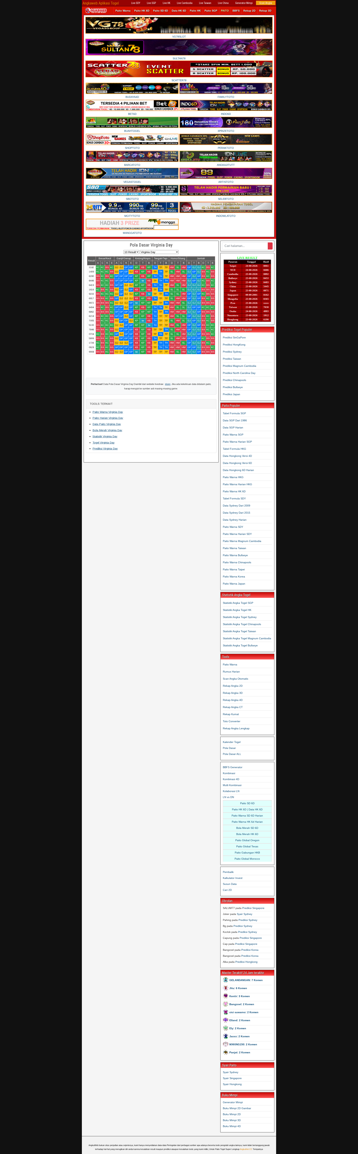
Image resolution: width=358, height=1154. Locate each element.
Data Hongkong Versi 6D (237, 462)
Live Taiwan (205, 2)
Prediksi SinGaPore (234, 337)
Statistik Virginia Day (104, 436)
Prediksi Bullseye (233, 387)
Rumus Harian (231, 671)
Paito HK (195, 10)
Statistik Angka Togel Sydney (240, 617)
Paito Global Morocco (247, 858)
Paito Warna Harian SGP (237, 441)
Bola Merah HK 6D (247, 834)
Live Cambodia (184, 2)
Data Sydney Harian (234, 519)
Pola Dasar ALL (232, 753)
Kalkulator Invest (232, 877)
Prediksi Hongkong (246, 961)
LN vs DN (228, 797)
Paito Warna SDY (233, 526)
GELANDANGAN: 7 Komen (246, 980)
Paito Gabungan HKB (247, 852)
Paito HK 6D (141, 10)
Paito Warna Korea (234, 576)
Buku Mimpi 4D (232, 1126)
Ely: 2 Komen (237, 1028)
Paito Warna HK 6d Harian (247, 821)
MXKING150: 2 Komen (243, 1044)
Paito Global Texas (247, 846)
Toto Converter (231, 721)
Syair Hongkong (232, 1084)
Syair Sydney (244, 914)
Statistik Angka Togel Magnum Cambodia (247, 638)
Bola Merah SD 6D (247, 827)
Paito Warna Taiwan (234, 548)
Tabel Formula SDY (234, 498)
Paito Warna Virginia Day (107, 411)
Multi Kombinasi (232, 785)
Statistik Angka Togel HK (237, 609)
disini (167, 384)
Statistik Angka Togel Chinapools (242, 624)
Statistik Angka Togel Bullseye (240, 645)
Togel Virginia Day (103, 442)
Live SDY (135, 2)
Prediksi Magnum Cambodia (239, 365)
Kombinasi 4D (231, 779)
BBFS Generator (232, 767)
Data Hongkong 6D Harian (238, 470)
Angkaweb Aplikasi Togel (101, 3)
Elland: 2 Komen (239, 1020)
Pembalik (228, 871)
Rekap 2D (249, 10)
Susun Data (230, 883)
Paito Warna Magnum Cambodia (242, 541)
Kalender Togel (232, 742)
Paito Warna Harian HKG (237, 484)
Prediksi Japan (231, 394)
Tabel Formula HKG (234, 448)
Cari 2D (227, 889)
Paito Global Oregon (247, 840)
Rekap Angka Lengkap (236, 728)
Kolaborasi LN (231, 791)
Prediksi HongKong (234, 344)
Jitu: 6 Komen (238, 988)
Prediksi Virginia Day (105, 448)
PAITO (225, 10)
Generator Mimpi (244, 2)
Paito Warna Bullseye (235, 555)
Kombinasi (229, 773)
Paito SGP (211, 10)
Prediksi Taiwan (232, 358)
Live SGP (151, 2)
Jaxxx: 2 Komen (239, 1036)
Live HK (166, 2)
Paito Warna (123, 10)
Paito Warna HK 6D (234, 491)
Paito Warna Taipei (234, 569)
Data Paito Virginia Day (106, 424)
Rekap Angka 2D (233, 685)
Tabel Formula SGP (234, 413)
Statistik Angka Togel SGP (238, 602)
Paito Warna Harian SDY (237, 533)
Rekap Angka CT (233, 707)
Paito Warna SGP (233, 434)
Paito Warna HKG (233, 477)
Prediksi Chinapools (234, 380)
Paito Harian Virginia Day (107, 417)
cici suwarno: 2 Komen (243, 1012)
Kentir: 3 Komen (239, 996)
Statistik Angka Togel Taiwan (239, 631)
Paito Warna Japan (234, 583)
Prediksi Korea (249, 949)
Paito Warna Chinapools (237, 562)
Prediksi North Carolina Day (239, 372)
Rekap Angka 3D (233, 692)
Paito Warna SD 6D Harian (247, 815)
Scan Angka (265, 2)
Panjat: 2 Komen (239, 1052)
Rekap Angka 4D (233, 699)
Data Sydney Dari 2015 (236, 512)
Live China (223, 2)
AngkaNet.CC (246, 1149)
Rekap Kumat (231, 714)
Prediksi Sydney (232, 351)
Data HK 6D (179, 10)
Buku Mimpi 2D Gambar (237, 1108)
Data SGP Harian (233, 427)
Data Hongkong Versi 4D (237, 455)
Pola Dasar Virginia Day (151, 245)
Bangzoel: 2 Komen (241, 1004)
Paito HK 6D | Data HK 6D (247, 809)
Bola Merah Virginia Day (107, 430)
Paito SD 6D (160, 10)
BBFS (236, 10)
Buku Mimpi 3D (232, 1120)
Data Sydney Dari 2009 (236, 505)
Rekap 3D (265, 10)
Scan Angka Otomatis (235, 678)
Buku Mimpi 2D (232, 1114)
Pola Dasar (229, 747)
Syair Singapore (232, 1078)
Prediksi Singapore (253, 908)
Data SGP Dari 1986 (235, 420)
